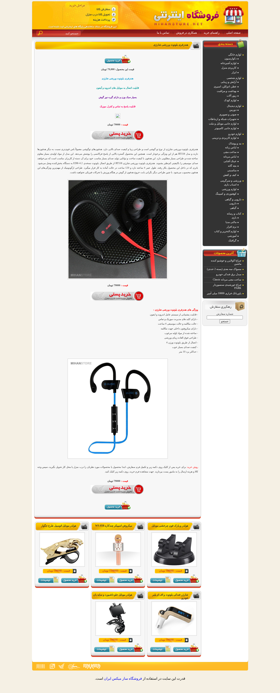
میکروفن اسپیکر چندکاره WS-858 (113, 525)
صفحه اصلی (233, 32)
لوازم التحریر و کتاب (225, 231)
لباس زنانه (230, 147)
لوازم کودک (230, 100)
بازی (234, 217)
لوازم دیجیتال (234, 105)
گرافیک (232, 240)
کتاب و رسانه (234, 213)
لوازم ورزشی (229, 189)
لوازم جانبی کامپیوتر (225, 128)
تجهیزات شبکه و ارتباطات (222, 119)
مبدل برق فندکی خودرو (228, 274)
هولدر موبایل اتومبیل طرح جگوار (58, 525)
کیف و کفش (229, 174)
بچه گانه (232, 165)
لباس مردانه (229, 156)
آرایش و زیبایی (228, 81)
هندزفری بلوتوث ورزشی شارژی (170, 44)
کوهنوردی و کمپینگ (225, 193)
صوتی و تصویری (227, 114)
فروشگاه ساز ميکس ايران (123, 678)
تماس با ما (163, 32)
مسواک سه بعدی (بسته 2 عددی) (224, 269)
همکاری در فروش (186, 32)
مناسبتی (231, 170)
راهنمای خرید (211, 32)
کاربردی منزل (228, 67)
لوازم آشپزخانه (228, 63)
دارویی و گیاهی (233, 199)
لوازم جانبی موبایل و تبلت (222, 123)
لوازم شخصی (234, 77)
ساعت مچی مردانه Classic (227, 279)
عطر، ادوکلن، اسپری (225, 86)
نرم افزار (231, 226)
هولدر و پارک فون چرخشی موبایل (170, 525)
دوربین (232, 109)
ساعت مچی (229, 152)
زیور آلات (231, 95)
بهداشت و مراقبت (226, 91)
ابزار (234, 72)
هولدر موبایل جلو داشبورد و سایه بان (112, 594)
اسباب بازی (230, 184)
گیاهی (233, 207)
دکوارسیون (230, 58)
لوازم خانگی (234, 54)
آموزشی (232, 235)
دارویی (232, 203)
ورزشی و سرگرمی (230, 180)
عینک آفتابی (230, 161)
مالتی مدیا (231, 222)
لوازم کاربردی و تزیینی (224, 137)
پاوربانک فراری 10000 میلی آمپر (224, 293)
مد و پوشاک (235, 143)
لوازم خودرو (234, 133)
